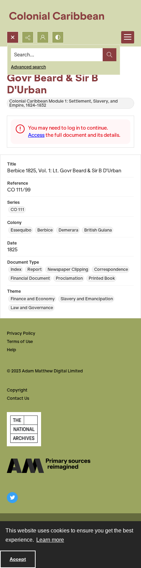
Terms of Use (20, 341)
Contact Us (18, 398)
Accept (18, 559)
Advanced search (28, 66)
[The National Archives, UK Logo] (24, 429)
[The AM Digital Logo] (48, 466)
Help (11, 349)
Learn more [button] (50, 540)
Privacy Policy (21, 333)
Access (36, 135)
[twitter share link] (12, 497)
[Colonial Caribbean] (61, 15)
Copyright (17, 390)
